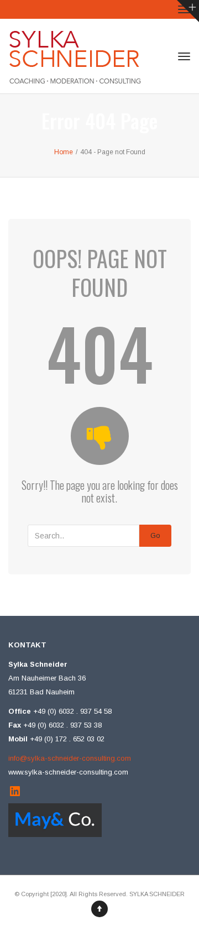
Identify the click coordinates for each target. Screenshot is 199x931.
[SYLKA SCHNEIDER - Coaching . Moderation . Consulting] (74, 56)
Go (155, 535)
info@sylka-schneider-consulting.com (69, 758)
